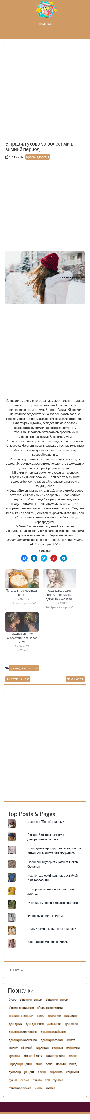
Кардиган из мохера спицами (47, 941)
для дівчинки (35, 1023)
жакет (70, 1039)
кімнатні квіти (32, 1055)
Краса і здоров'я (37, 157)
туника (58, 1080)
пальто (61, 1064)
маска (73, 1055)
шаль (38, 1088)
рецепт (29, 1071)
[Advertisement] (45, 96)
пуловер (15, 1071)
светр (42, 1071)
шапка (50, 1088)
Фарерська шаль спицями (45, 915)
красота (14, 1055)
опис (38, 1064)
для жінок (71, 1023)
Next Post (74, 679)
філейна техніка (20, 1088)
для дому (70, 1015)
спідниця (72, 1071)
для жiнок (54, 1023)
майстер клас (55, 1055)
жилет (13, 1047)
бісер (12, 999)
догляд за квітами (53, 1031)
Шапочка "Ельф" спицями (45, 821)
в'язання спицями (21, 1007)
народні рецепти (20, 1064)
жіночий (26, 1047)
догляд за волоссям (24, 668)
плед (72, 1064)
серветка (55, 1071)
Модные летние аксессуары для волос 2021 (22, 638)
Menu (46, 24)
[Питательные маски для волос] (22, 578)
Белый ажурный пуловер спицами (51, 928)
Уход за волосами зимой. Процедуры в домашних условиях (59, 595)
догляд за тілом (52, 1039)
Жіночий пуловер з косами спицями (52, 902)
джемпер (54, 1015)
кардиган (42, 1047)
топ (47, 1080)
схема (24, 1080)
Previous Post (19, 679)
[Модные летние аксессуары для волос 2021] (22, 622)
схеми (37, 1080)
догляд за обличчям (23, 1039)
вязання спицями (21, 1015)
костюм (57, 1047)
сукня (13, 1080)
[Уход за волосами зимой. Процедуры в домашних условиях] (59, 578)
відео (40, 1015)
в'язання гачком (31, 999)
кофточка (73, 1047)
